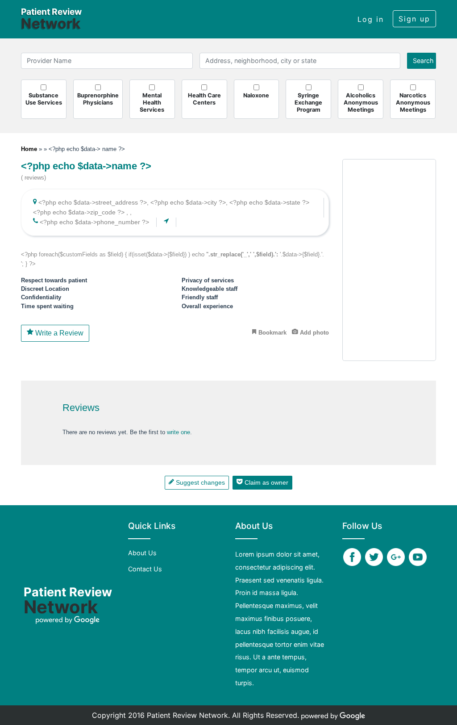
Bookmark (271, 332)
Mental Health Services (152, 102)
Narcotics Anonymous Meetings (413, 102)
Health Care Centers (204, 99)
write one (178, 432)
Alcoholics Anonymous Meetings (361, 102)
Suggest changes (199, 482)
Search (423, 60)
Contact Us (145, 569)
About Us (142, 553)
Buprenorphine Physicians (98, 99)
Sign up (414, 18)
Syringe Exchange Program (308, 102)
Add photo (313, 332)
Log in (370, 19)
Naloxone (256, 95)
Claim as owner (265, 482)
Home (30, 149)
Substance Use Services (43, 99)
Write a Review (58, 333)
